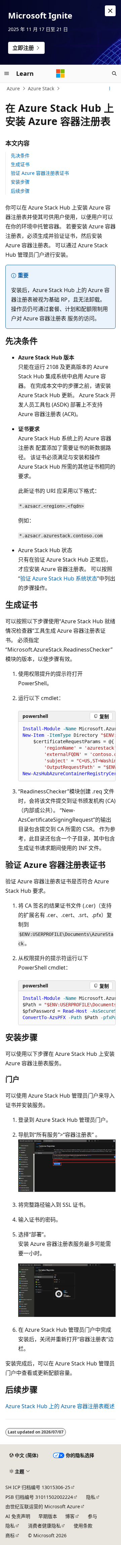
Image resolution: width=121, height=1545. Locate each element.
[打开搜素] (114, 73)
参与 (92, 1516)
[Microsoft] (60, 73)
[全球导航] (6, 73)
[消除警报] (110, 10)
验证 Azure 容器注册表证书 (40, 173)
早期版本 (47, 1516)
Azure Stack (41, 88)
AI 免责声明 (17, 1516)
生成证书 (20, 164)
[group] (67, 751)
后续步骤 (20, 191)
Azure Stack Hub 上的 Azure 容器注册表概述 (60, 1406)
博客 (70, 1516)
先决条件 (20, 155)
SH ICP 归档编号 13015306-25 (37, 1487)
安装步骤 (20, 182)
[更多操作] (110, 88)
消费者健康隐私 (44, 1525)
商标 (10, 1535)
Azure (13, 88)
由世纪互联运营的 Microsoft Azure (42, 1506)
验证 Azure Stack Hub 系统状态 (58, 578)
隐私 (90, 1497)
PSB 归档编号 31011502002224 (39, 1497)
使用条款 (83, 1525)
